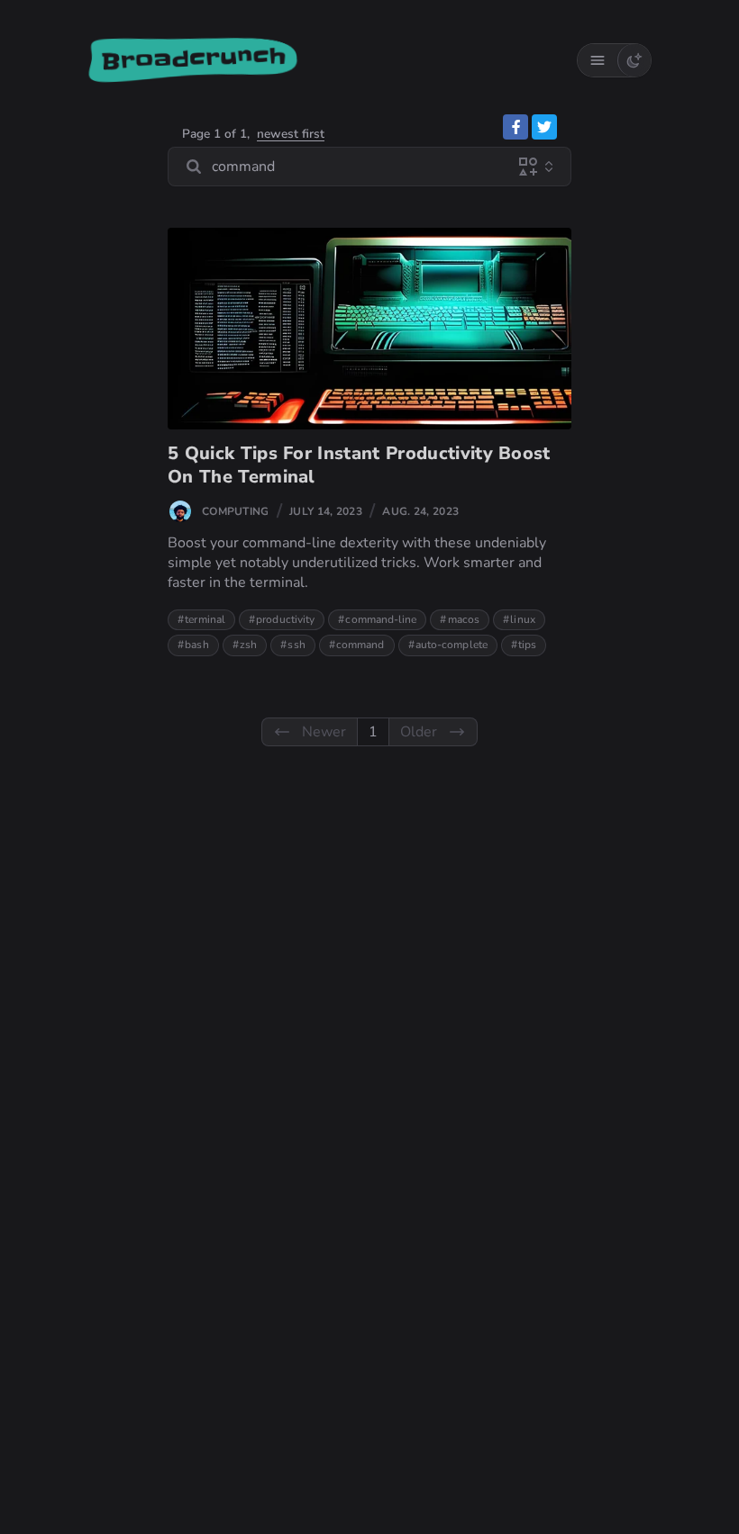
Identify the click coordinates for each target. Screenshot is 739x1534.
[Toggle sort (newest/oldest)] (549, 166)
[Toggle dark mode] (634, 60)
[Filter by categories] (528, 166)
